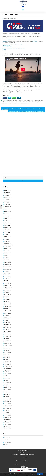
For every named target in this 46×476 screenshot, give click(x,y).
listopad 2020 (6, 304)
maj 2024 (6, 234)
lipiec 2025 (6, 213)
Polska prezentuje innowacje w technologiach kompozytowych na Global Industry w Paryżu (26, 111)
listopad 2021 (6, 285)
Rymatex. (4, 50)
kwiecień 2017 (7, 377)
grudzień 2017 (7, 362)
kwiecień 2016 (7, 392)
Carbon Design (20, 100)
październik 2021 (7, 287)
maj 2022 (6, 274)
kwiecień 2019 (7, 334)
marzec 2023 (6, 257)
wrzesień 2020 (7, 308)
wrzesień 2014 (7, 406)
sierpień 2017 (6, 370)
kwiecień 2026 (7, 197)
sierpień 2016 (6, 387)
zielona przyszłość (21, 103)
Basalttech (9, 100)
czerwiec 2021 (7, 294)
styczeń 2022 (6, 282)
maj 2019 (6, 333)
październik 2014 (7, 405)
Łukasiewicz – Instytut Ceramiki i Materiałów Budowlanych (14, 48)
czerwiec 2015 (7, 403)
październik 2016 (7, 384)
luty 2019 (6, 338)
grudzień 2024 (7, 225)
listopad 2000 (6, 428)
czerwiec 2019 (7, 331)
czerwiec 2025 (7, 215)
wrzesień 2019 (7, 326)
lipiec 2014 (6, 410)
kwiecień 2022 (7, 276)
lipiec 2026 (6, 192)
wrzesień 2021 (7, 289)
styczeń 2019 (6, 340)
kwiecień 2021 (7, 297)
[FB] (22, 466)
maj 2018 (6, 354)
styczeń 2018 (6, 361)
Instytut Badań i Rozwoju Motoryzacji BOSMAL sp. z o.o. (13, 44)
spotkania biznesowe (32, 101)
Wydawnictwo (26, 462)
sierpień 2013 (6, 421)
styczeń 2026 (6, 202)
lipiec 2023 (6, 250)
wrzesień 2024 (7, 230)
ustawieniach (32, 474)
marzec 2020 (6, 318)
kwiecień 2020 (7, 317)
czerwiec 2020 (7, 313)
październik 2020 (7, 306)
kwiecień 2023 (7, 255)
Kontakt (16, 464)
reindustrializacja (21, 101)
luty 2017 (6, 380)
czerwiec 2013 (7, 424)
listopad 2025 (6, 206)
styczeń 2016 (6, 398)
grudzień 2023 (7, 241)
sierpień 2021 (6, 290)
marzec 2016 (6, 394)
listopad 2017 (6, 364)
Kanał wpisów (6, 440)
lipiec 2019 (6, 329)
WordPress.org (7, 444)
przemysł (15, 101)
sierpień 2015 (6, 401)
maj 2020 (6, 315)
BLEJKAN (4, 49)
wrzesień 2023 (7, 246)
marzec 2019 (6, 336)
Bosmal (16, 100)
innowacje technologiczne (35, 100)
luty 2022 (6, 280)
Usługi (24, 460)
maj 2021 (6, 296)
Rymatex (26, 101)
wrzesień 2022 (7, 267)
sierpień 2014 (6, 408)
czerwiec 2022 (7, 273)
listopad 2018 (6, 343)
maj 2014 (6, 412)
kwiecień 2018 (7, 355)
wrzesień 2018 (7, 347)
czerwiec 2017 (7, 373)
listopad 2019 (6, 324)
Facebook (5, 97)
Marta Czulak (34, 41)
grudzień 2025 (7, 204)
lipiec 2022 (6, 271)
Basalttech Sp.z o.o (6, 45)
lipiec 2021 (6, 292)
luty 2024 (6, 239)
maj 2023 (6, 253)
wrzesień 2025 (7, 209)
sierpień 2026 (6, 190)
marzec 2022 (6, 278)
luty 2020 (6, 320)
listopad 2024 (6, 227)
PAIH (10, 101)
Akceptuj (40, 474)
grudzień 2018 (7, 341)
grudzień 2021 (7, 283)
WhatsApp (14, 97)
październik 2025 (7, 208)
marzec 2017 (6, 378)
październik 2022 (7, 266)
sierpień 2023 (6, 248)
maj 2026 (6, 195)
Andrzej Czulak (13, 18)
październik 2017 (7, 366)
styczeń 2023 (6, 260)
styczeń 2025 (6, 223)
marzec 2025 (6, 220)
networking (6, 101)
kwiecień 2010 (7, 426)
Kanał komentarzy (7, 442)
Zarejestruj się (7, 437)
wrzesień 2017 (7, 368)
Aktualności (17, 462)
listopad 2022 (6, 264)
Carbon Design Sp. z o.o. (7, 46)
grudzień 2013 (7, 415)
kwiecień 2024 (7, 236)
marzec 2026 (6, 199)
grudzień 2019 (7, 322)
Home (16, 457)
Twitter (9, 97)
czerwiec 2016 (7, 389)
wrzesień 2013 (7, 419)
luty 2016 (6, 396)
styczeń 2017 (6, 382)
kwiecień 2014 (7, 414)
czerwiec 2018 (7, 352)
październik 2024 (7, 229)
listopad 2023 (6, 243)
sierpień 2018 (6, 348)
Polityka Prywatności (19, 460)
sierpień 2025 (6, 211)
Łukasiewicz (27, 103)
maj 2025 (6, 216)
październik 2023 (7, 245)
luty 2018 (6, 359)
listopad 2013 (6, 417)
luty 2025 (6, 222)
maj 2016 (6, 391)
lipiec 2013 (6, 422)
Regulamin (25, 457)
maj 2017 (6, 375)
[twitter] (24, 466)
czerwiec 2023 (7, 252)
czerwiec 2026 (7, 194)
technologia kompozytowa (13, 103)
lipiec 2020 (6, 311)
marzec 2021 (6, 299)
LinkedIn (18, 97)
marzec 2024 (6, 238)
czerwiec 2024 (7, 232)
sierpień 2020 (6, 310)
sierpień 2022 (6, 269)
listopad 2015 (6, 399)
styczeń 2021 (6, 303)
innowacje (28, 100)
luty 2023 (6, 259)
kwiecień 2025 (7, 218)
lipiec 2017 (6, 371)
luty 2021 (6, 301)
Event (4, 100)
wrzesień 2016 (7, 385)
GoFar (25, 100)
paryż (12, 101)
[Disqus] (23, 130)
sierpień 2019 (6, 327)
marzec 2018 (6, 357)
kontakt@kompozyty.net (23, 467)
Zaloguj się (6, 439)
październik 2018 (7, 345)
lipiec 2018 (6, 350)
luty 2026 (6, 201)
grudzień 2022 (7, 262)
